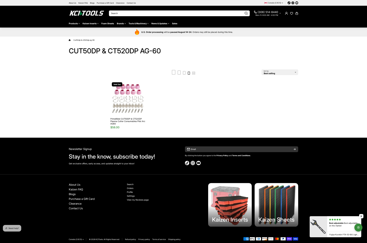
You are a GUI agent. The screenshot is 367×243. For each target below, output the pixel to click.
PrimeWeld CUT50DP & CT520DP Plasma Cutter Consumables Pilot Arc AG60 (127, 121)
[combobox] (179, 13)
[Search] (246, 13)
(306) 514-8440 (268, 12)
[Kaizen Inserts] (230, 205)
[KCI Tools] (87, 13)
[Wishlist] (291, 13)
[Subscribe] (294, 149)
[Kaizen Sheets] (276, 205)
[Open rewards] (358, 228)
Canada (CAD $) (75, 239)
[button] (296, 13)
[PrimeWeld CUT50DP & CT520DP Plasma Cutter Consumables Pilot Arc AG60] (128, 98)
